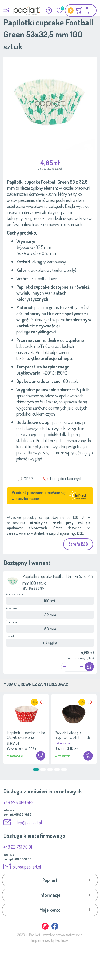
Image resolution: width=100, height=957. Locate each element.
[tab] (50, 880)
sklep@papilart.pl (27, 822)
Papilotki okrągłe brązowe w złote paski (73, 735)
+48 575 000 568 (18, 802)
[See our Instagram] (45, 928)
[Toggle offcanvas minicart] (81, 10)
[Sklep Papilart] (26, 10)
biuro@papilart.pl (27, 867)
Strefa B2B (78, 544)
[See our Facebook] (54, 928)
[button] (64, 666)
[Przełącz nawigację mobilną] (6, 10)
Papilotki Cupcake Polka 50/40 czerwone (26, 735)
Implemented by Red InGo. (50, 940)
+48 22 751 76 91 (17, 847)
